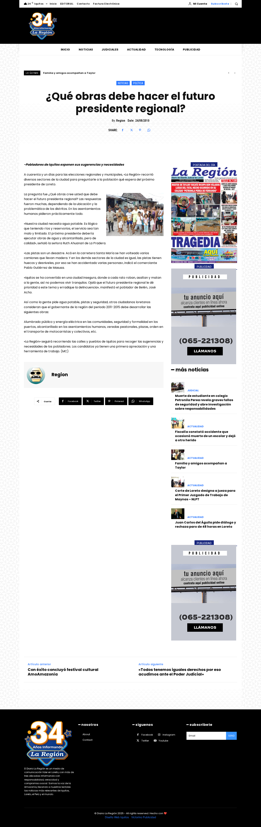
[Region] (38, 375)
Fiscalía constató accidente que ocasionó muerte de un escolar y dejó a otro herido (205, 436)
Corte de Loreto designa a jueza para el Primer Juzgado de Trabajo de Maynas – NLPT (100, 73)
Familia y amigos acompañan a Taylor (201, 465)
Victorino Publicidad (143, 817)
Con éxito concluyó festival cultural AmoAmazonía (63, 671)
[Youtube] (155, 740)
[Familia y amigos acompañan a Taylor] (177, 454)
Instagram (169, 734)
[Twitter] (131, 130)
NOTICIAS (123, 83)
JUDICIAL (193, 390)
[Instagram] (159, 734)
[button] (236, 4)
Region (120, 120)
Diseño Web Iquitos (117, 817)
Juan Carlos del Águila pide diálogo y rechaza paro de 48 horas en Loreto (205, 524)
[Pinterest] (140, 130)
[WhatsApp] (149, 130)
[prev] (228, 73)
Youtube (163, 740)
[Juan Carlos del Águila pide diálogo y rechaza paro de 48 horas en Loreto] (177, 513)
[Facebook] (122, 130)
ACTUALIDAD (195, 426)
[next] (234, 73)
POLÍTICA (138, 83)
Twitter (145, 740)
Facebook (147, 734)
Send (231, 735)
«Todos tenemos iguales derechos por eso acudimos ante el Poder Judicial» (180, 671)
